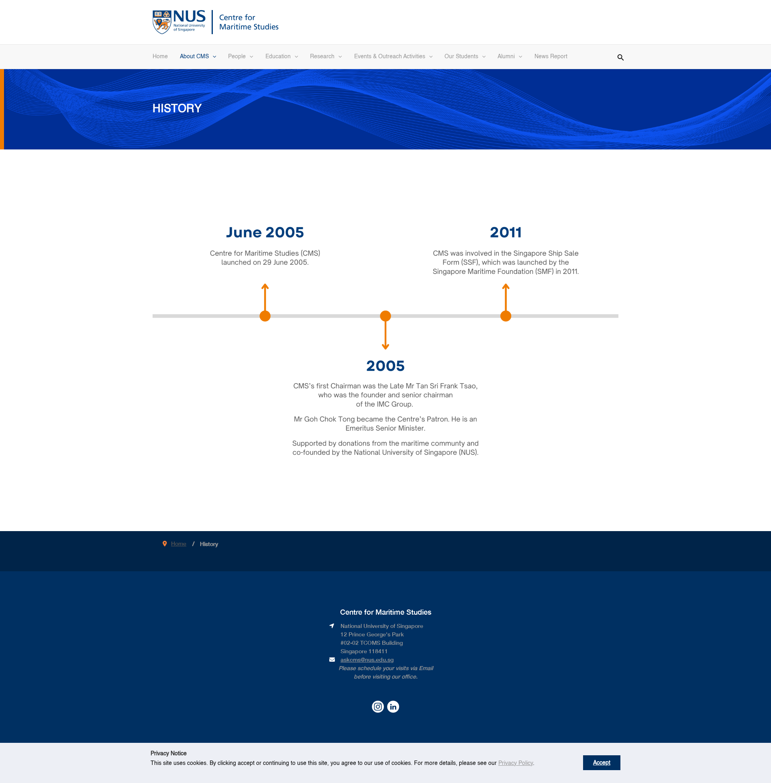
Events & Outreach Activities (389, 56)
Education (278, 56)
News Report (550, 56)
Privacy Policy (515, 763)
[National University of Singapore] (179, 21)
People (237, 56)
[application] (212, 57)
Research (322, 56)
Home (160, 56)
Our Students (461, 56)
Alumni (506, 56)
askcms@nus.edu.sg (367, 659)
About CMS (194, 56)
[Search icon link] (620, 56)
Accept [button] (601, 763)
